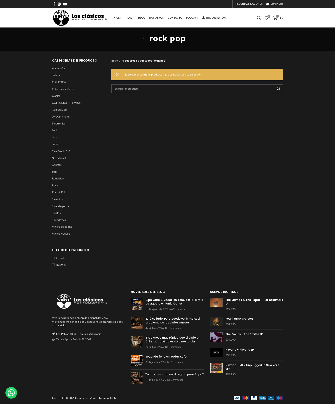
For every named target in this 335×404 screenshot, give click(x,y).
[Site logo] (80, 17)
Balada (56, 75)
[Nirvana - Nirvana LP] (216, 352)
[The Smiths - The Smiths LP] (216, 337)
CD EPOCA (59, 82)
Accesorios (59, 68)
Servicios (57, 199)
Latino (56, 144)
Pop (54, 171)
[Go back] (144, 38)
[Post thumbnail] (136, 304)
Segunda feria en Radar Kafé (165, 357)
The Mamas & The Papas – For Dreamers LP (254, 302)
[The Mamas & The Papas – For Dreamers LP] (216, 304)
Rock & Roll (59, 192)
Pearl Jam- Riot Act (239, 319)
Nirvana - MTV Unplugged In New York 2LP (252, 367)
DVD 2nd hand (61, 116)
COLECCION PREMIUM (66, 102)
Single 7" (57, 212)
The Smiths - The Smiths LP (244, 334)
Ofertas (57, 164)
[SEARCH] (278, 88)
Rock (55, 185)
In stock (61, 264)
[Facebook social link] (54, 4)
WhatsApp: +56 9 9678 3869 (73, 339)
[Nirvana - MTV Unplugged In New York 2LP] (216, 369)
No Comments (177, 309)
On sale (61, 258)
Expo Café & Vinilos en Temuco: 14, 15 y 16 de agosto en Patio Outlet (174, 302)
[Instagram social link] (59, 4)
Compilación (59, 109)
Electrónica (59, 123)
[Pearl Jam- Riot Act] (216, 321)
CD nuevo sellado (62, 89)
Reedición (58, 178)
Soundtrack (59, 219)
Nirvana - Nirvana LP (239, 350)
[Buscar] (259, 18)
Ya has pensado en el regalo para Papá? (174, 374)
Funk (55, 130)
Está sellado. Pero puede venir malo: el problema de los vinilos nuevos (172, 320)
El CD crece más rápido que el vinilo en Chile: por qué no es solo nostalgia (172, 339)
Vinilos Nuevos (61, 233)
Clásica (56, 95)
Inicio (114, 60)
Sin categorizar (61, 206)
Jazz (54, 137)
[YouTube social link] (65, 4)
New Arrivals (59, 158)
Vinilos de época (62, 226)
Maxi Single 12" (61, 151)
